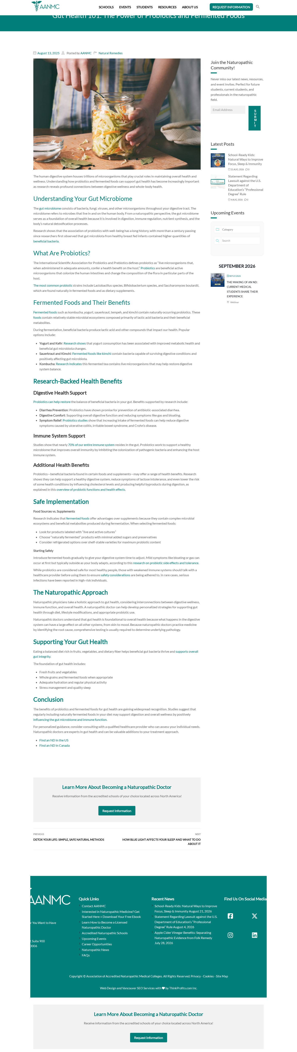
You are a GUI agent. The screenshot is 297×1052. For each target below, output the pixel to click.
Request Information (116, 811)
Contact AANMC (94, 906)
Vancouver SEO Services (138, 988)
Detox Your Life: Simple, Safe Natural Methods (68, 839)
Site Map (222, 976)
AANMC (86, 53)
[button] (258, 7)
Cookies (208, 976)
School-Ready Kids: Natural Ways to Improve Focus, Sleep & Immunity (245, 159)
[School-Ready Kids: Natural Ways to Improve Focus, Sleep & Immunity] (218, 160)
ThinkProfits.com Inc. (183, 988)
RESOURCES (167, 7)
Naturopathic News (95, 950)
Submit (255, 118)
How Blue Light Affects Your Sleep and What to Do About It (161, 841)
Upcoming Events (94, 938)
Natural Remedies (111, 53)
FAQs (86, 955)
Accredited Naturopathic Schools (105, 933)
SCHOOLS (106, 7)
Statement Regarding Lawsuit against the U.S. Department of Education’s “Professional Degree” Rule (245, 185)
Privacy (196, 976)
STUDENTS (145, 7)
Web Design (108, 988)
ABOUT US (190, 7)
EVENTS (125, 7)
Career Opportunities (97, 944)
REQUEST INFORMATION (231, 7)
